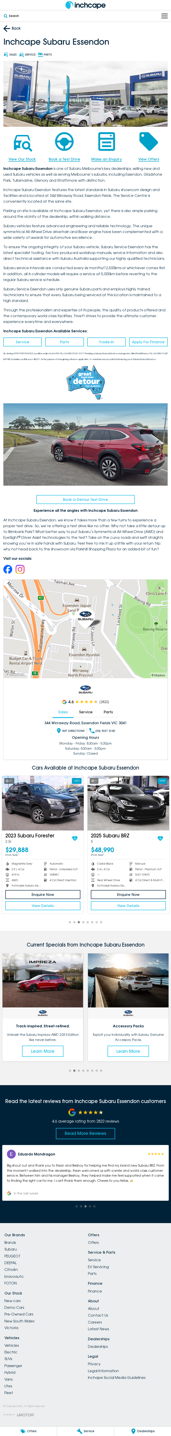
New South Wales (19, 1321)
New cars (12, 1301)
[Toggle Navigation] (164, 16)
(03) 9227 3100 (105, 731)
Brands (10, 1242)
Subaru (10, 1249)
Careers (95, 1322)
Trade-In (106, 342)
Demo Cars (14, 1307)
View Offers (148, 159)
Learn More (43, 1051)
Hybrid (9, 1372)
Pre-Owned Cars (18, 1314)
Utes (8, 1386)
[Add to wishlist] (74, 838)
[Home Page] (85, 5)
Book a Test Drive (64, 159)
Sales (63, 712)
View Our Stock (22, 159)
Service (22, 342)
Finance (95, 1291)
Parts (64, 342)
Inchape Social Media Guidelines (116, 1377)
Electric (11, 1352)
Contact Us (98, 1315)
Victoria (11, 1328)
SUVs (8, 1359)
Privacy (94, 1364)
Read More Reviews (85, 1133)
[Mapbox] (15, 674)
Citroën (11, 1269)
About (93, 1308)
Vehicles (11, 1345)
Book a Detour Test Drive (85, 499)
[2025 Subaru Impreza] (128, 803)
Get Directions (73, 731)
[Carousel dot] (70, 922)
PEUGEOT (12, 1256)
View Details (43, 905)
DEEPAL (10, 1263)
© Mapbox (158, 675)
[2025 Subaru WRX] (43, 803)
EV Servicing (98, 1267)
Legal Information (103, 1371)
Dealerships (98, 1346)
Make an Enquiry (106, 159)
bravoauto (14, 1276)
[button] (85, 1173)
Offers (93, 1242)
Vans (8, 1379)
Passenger (13, 1365)
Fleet (8, 1392)
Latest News (98, 1329)
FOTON (10, 1283)
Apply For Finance (148, 342)
